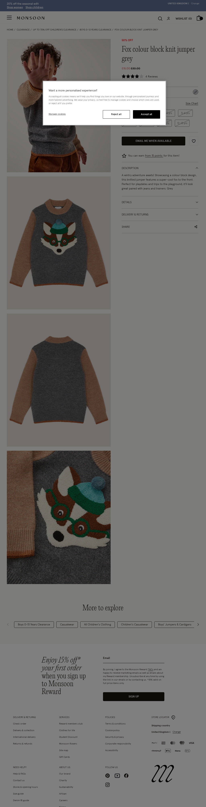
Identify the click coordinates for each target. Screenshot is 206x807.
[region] (104, 103)
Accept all (146, 114)
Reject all (116, 114)
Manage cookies (57, 114)
